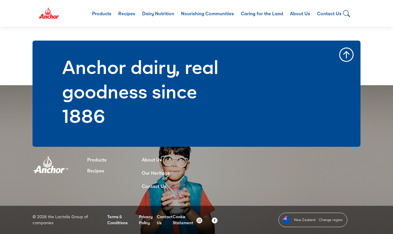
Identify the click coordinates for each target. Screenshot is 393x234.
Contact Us (329, 13)
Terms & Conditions (117, 219)
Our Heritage (156, 173)
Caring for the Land (262, 13)
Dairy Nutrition (158, 13)
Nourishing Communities (207, 13)
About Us (300, 13)
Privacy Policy (146, 219)
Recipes (126, 13)
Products (101, 13)
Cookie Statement (183, 219)
